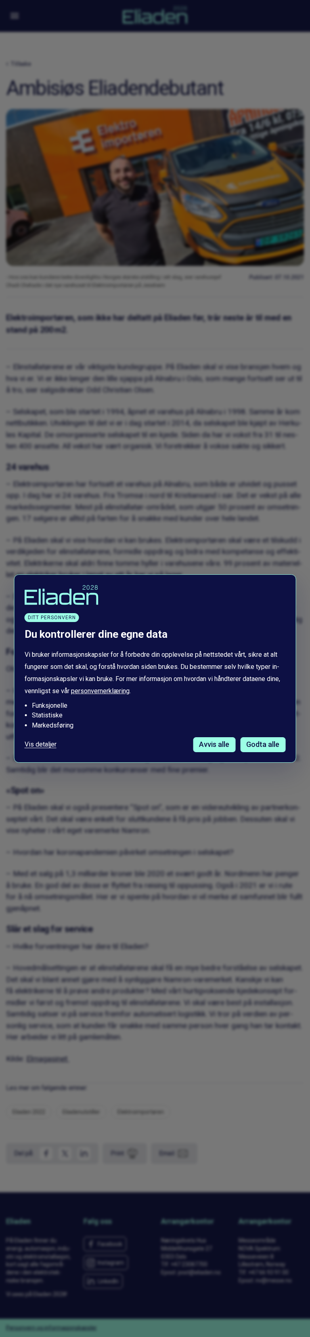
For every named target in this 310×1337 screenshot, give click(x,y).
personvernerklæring (100, 691)
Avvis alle (214, 744)
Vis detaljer (41, 744)
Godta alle (262, 744)
